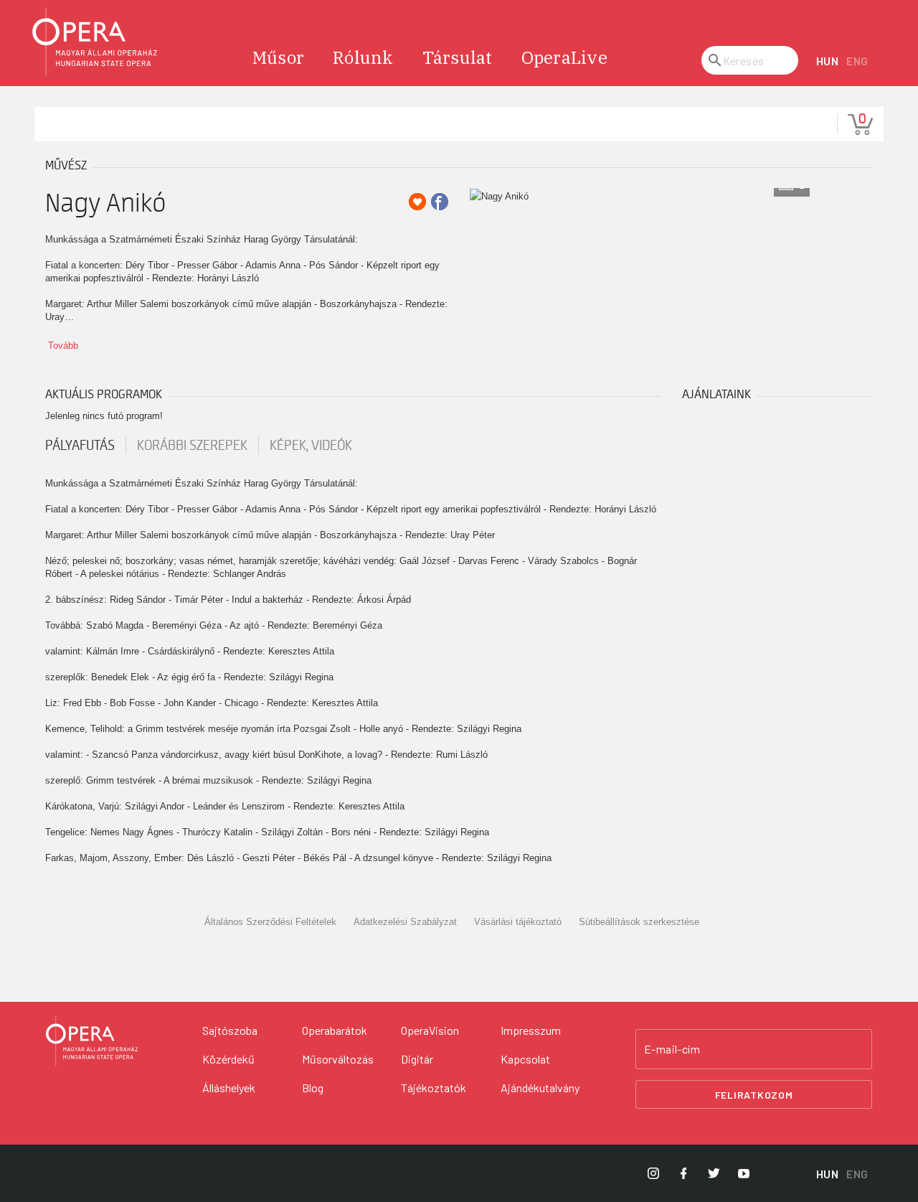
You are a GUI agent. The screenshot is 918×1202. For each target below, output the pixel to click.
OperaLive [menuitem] (564, 57)
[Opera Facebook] (683, 1173)
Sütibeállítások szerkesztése (639, 921)
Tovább (63, 345)
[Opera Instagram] (653, 1173)
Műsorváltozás (338, 1059)
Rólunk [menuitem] (363, 57)
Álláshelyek (228, 1087)
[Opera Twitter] (713, 1173)
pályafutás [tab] (80, 446)
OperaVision (430, 1030)
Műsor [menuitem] (278, 57)
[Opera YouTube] (743, 1173)
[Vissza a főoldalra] (95, 42)
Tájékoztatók (433, 1087)
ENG (857, 60)
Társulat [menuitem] (457, 57)
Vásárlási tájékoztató (518, 921)
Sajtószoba (229, 1030)
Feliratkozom (754, 1095)
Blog (312, 1087)
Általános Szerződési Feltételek (270, 921)
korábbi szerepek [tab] (192, 446)
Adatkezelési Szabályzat (405, 921)
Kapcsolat (525, 1059)
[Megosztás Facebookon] (439, 201)
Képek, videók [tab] (311, 446)
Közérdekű (228, 1059)
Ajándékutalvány (540, 1087)
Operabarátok (334, 1030)
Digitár (417, 1059)
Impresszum (531, 1030)
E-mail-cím (672, 1049)
